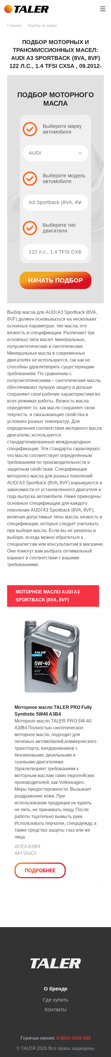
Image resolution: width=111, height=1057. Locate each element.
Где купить (55, 1000)
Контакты (56, 1009)
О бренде (55, 989)
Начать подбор (55, 280)
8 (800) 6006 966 (73, 1038)
